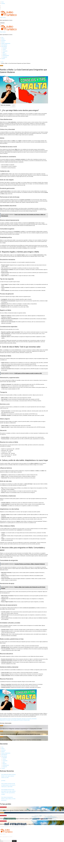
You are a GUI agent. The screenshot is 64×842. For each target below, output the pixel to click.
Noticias (2, 38)
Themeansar (21, 826)
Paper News (15, 826)
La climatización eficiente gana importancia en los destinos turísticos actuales (20, 740)
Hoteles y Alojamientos (5, 43)
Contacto (3, 3)
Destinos (3, 41)
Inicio (2, 37)
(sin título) (3, 780)
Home (2, 1)
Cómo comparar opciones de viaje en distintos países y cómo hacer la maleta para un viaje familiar (8, 785)
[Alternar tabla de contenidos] (12, 105)
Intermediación (4, 44)
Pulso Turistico (3, 17)
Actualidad (5, 47)
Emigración (5, 57)
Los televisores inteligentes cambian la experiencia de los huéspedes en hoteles (21, 728)
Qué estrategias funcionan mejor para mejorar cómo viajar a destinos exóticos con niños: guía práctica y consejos (30, 824)
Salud (4, 52)
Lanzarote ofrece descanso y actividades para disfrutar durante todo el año (20, 734)
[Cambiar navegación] (0, 24)
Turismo (4, 49)
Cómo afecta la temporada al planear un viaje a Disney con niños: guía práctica (8, 799)
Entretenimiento (6, 55)
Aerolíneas (3, 40)
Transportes (5, 50)
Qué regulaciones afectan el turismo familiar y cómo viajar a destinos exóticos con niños (8, 776)
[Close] (0, 839)
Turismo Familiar (3, 807)
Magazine (4, 54)
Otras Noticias (4, 46)
